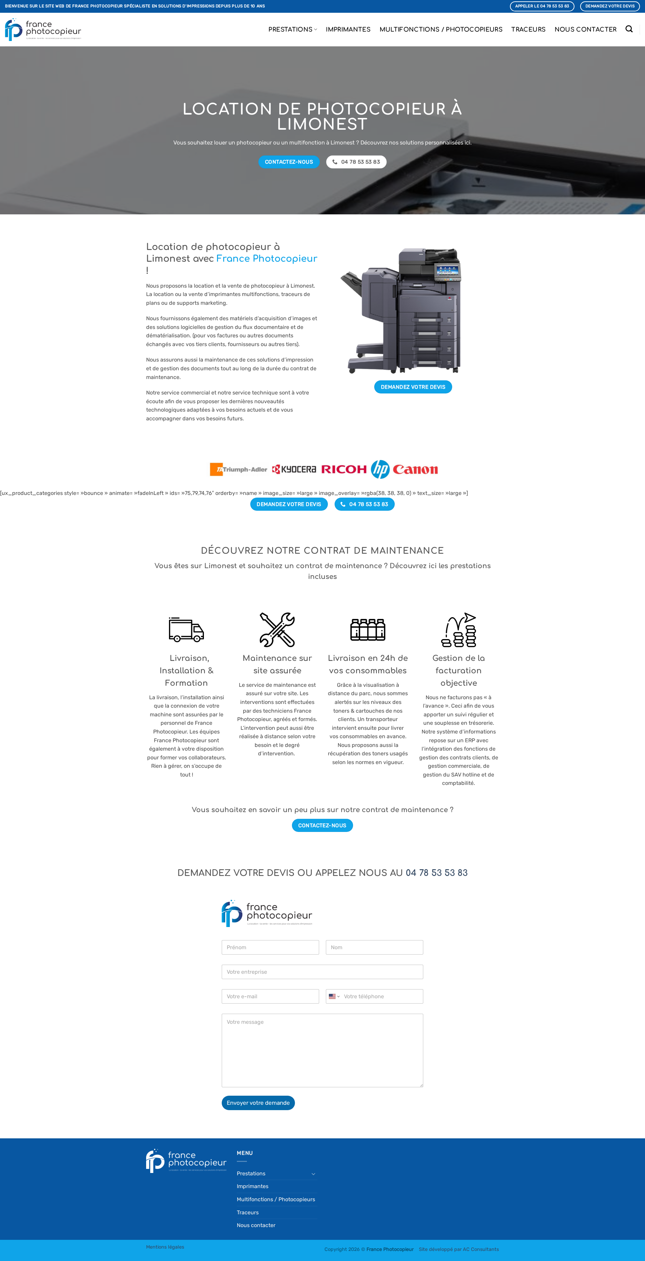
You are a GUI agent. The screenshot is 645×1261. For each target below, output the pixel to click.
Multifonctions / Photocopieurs (441, 29)
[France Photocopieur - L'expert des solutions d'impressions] (43, 29)
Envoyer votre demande (258, 1102)
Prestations (290, 29)
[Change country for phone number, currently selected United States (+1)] (334, 996)
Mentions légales (165, 1247)
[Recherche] (629, 29)
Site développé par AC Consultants (459, 1249)
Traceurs (528, 29)
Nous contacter (586, 29)
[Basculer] (313, 1174)
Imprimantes (348, 29)
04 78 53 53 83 (437, 873)
